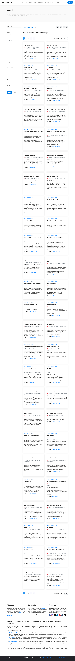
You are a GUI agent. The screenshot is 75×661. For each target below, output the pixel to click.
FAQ (35, 2)
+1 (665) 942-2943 (56, 382)
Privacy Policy (46, 657)
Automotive (30, 27)
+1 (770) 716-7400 (32, 311)
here (20, 612)
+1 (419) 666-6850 (56, 100)
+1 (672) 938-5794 (56, 541)
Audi (32, 65)
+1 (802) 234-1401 (32, 358)
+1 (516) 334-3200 (32, 167)
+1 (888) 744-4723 (56, 471)
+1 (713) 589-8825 (32, 184)
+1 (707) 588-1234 (56, 121)
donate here (9, 615)
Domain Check (58, 2)
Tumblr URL (9, 73)
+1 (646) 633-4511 (56, 79)
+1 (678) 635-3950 (32, 404)
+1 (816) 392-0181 (56, 229)
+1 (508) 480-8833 (33, 472)
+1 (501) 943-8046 (56, 403)
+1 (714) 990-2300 (56, 336)
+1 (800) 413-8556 (32, 295)
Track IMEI (40, 2)
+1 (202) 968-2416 (56, 191)
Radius (8, 38)
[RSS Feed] (67, 27)
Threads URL (10, 79)
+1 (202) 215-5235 (56, 274)
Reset (15, 92)
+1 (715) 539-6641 (56, 295)
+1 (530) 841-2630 (32, 337)
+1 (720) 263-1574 (56, 166)
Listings (21, 2)
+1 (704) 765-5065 (33, 563)
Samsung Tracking (49, 2)
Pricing (30, 2)
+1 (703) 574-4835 (32, 58)
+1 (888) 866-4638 (33, 229)
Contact (43, 608)
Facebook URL (10, 44)
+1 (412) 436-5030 (32, 122)
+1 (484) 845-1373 (32, 382)
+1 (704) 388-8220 (56, 496)
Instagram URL (10, 61)
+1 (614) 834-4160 (56, 421)
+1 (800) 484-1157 (32, 143)
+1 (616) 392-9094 (32, 447)
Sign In (70, 2)
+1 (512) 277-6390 (32, 493)
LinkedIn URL (10, 50)
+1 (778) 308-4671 (32, 212)
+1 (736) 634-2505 (32, 272)
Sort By (8, 85)
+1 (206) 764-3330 (56, 563)
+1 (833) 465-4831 (56, 360)
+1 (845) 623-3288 (33, 427)
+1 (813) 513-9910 (55, 58)
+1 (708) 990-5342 (33, 518)
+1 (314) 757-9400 (56, 315)
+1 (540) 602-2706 (33, 583)
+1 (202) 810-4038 (56, 146)
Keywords (9, 26)
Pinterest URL (10, 67)
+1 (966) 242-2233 (33, 79)
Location (9, 32)
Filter (9, 92)
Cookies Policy (62, 657)
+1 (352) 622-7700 (56, 251)
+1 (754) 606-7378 (33, 251)
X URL (8, 56)
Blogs (26, 2)
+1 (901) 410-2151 (55, 212)
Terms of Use (53, 657)
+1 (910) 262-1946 (32, 541)
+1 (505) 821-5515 (56, 518)
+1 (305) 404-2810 (56, 585)
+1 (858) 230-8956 (56, 449)
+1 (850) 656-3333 (32, 99)
